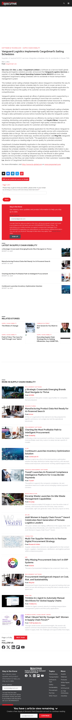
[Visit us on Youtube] (23, 647)
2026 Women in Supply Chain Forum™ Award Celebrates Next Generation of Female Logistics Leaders (47, 520)
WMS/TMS (28, 595)
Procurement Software (33, 387)
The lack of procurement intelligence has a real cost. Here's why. (46, 568)
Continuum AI (33, 457)
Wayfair (31, 582)
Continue (45, 716)
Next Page (20, 637)
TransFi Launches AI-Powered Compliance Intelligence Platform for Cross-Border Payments (46, 475)
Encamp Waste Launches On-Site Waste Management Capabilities (45, 497)
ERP (26, 557)
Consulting (29, 536)
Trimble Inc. (33, 604)
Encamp (32, 502)
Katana (31, 565)
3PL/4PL (27, 514)
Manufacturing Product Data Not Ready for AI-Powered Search (26, 261)
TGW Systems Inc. (35, 623)
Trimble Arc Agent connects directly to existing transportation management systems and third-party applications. (45, 607)
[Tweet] (17, 173)
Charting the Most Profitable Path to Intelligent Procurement (25, 274)
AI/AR (27, 448)
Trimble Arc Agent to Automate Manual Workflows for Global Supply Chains (44, 599)
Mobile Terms (56, 231)
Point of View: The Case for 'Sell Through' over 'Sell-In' (12, 338)
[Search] (64, 3)
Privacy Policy (17, 233)
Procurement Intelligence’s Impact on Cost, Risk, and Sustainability (47, 578)
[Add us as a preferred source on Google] (22, 173)
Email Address (15, 215)
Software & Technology (11, 48)
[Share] (8, 173)
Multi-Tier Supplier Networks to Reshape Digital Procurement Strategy (45, 540)
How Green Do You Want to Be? (47, 327)
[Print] (3, 173)
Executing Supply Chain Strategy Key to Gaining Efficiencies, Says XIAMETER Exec (47, 339)
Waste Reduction (31, 493)
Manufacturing (30, 406)
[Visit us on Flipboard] (18, 647)
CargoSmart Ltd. (11, 64)
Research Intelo (34, 544)
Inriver (31, 414)
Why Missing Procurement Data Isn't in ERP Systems (46, 561)
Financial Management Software (36, 469)
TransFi (31, 480)
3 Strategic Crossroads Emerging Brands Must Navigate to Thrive (27, 249)
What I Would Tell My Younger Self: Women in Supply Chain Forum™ (47, 618)
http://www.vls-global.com (32, 164)
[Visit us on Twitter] (8, 647)
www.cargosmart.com (52, 164)
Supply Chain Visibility (31, 48)
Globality (32, 435)
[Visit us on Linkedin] (13, 647)
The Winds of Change (10, 326)
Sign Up (15, 236)
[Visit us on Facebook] (3, 647)
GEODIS (31, 395)
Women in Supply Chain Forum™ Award (38, 614)
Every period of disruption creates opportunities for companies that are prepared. (46, 399)
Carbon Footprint (43, 323)
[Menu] (68, 3)
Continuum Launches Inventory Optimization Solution (22, 286)
